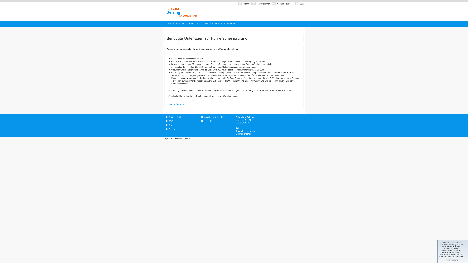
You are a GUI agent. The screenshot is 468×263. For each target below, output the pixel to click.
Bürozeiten (230, 23)
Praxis (171, 125)
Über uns (192, 23)
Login (301, 4)
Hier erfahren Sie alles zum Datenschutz (451, 255)
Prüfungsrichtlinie (176, 117)
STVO (171, 121)
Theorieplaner (263, 3)
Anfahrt (246, 3)
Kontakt (180, 23)
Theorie (172, 129)
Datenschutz (178, 139)
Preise (218, 23)
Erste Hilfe (208, 121)
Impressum (168, 139)
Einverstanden (452, 260)
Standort (187, 139)
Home (170, 23)
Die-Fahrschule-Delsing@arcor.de (246, 132)
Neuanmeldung (283, 3)
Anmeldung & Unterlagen (215, 117)
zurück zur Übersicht (175, 104)
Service (209, 23)
